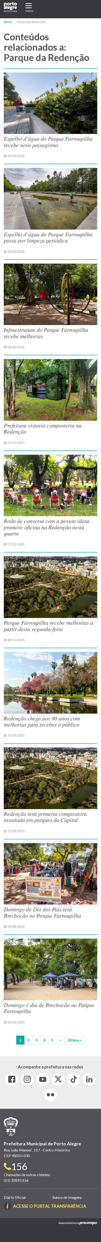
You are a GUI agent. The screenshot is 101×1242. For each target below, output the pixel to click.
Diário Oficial (15, 1197)
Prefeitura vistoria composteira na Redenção (43, 428)
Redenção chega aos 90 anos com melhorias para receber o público (42, 721)
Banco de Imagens (67, 1197)
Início (8, 21)
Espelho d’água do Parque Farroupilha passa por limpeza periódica (48, 237)
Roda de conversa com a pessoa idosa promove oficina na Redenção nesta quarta (46, 527)
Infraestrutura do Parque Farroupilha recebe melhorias (46, 332)
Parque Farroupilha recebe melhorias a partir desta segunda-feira (48, 625)
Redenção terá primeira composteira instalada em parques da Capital (45, 816)
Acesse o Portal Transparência (49, 1206)
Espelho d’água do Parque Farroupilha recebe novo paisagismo (48, 141)
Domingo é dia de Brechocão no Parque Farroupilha (49, 1008)
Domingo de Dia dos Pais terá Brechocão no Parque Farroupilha (42, 912)
